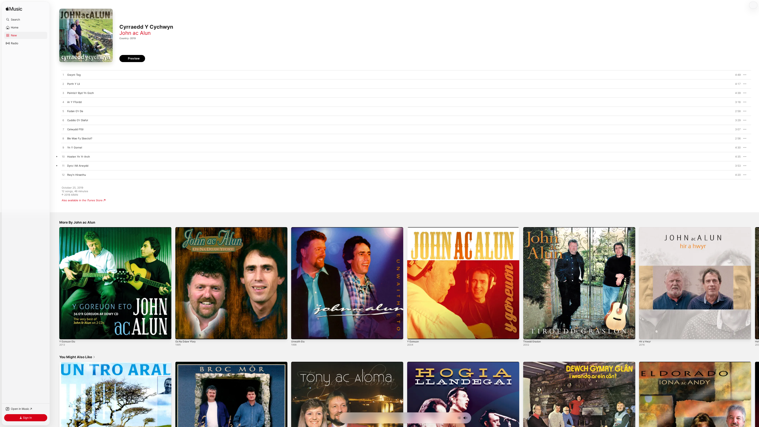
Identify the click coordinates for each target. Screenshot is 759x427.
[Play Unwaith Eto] (296, 334)
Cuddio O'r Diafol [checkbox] (77, 120)
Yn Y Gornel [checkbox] (74, 147)
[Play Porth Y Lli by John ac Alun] (63, 84)
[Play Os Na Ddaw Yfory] (180, 334)
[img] (14, 9)
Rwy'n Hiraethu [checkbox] (76, 174)
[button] (25, 19)
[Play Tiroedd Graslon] (528, 334)
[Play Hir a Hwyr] (644, 334)
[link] (77, 357)
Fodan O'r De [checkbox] (75, 111)
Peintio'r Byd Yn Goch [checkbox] (80, 92)
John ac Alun (135, 33)
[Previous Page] (55, 283)
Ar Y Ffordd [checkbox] (74, 102)
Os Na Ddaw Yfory (186, 228)
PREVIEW (736, 75)
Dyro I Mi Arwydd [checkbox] (77, 165)
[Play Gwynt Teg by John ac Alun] (63, 75)
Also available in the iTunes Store (82, 200)
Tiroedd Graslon (533, 228)
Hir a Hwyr (645, 228)
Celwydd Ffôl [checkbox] (75, 129)
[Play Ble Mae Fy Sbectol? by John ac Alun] (63, 138)
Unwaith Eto (298, 228)
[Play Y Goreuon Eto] (64, 334)
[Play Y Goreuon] (412, 334)
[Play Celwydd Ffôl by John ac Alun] (63, 129)
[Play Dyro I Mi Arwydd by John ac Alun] (63, 166)
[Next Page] (755, 283)
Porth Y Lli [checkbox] (73, 83)
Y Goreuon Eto (68, 228)
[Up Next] (459, 418)
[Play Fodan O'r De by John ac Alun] (63, 111)
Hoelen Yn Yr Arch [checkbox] (78, 156)
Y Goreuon (414, 228)
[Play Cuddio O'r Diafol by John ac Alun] (63, 120)
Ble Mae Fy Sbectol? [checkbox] (79, 138)
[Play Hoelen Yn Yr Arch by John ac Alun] (63, 157)
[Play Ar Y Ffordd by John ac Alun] (63, 102)
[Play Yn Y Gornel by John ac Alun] (63, 147)
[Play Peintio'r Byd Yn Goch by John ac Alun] (63, 93)
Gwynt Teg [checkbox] (74, 74)
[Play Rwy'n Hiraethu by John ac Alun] (63, 175)
